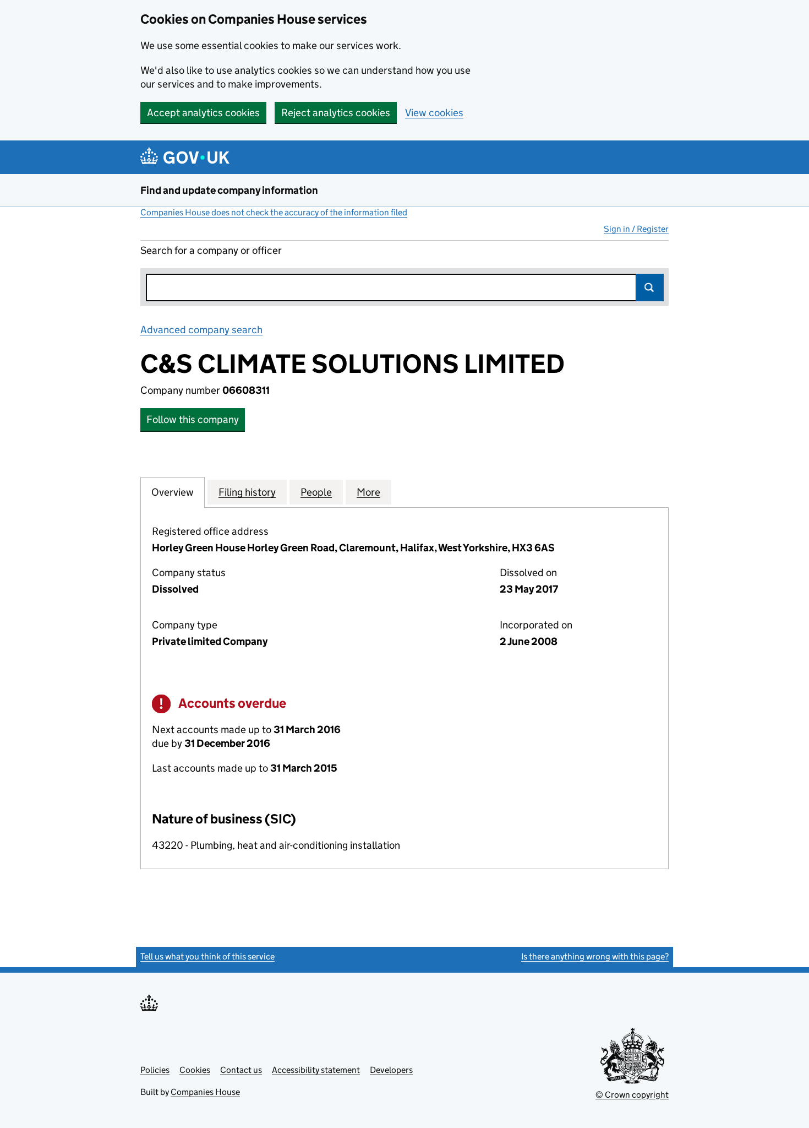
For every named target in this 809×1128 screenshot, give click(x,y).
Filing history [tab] (247, 492)
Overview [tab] (172, 492)
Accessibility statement (316, 1070)
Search (650, 287)
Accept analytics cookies (203, 112)
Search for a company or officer (211, 250)
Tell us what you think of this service (207, 956)
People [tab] (316, 492)
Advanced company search (201, 329)
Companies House (205, 1092)
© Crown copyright (632, 1094)
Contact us (241, 1070)
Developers (391, 1070)
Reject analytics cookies (335, 112)
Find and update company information (229, 190)
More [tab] (368, 492)
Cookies (194, 1070)
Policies (155, 1070)
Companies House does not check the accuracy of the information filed (273, 212)
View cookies (434, 112)
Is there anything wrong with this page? (595, 956)
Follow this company (192, 419)
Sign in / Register (636, 229)
